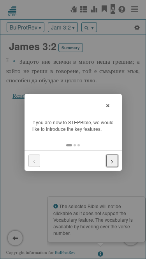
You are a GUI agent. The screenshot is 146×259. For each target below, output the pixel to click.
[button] (69, 145)
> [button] (112, 161)
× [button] (108, 104)
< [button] (34, 161)
